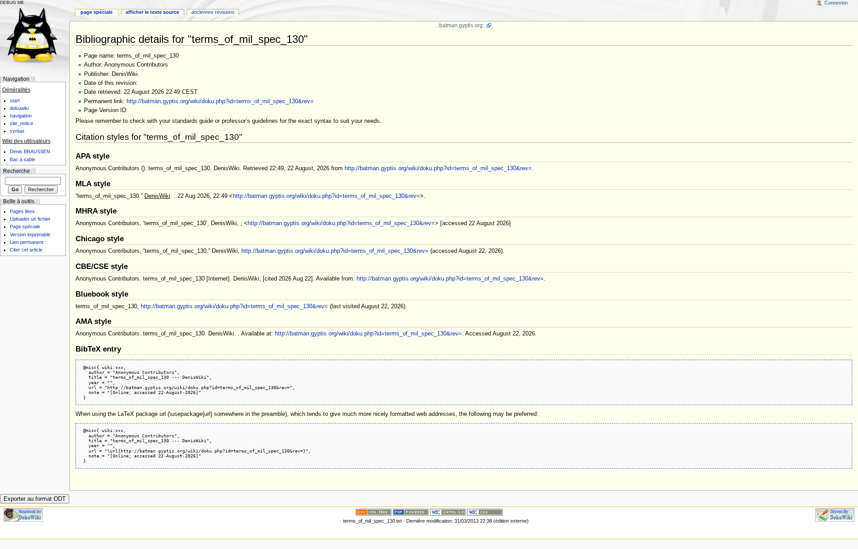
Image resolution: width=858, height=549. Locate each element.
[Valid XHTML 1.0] (448, 512)
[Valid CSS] (485, 512)
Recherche (16, 171)
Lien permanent (26, 242)
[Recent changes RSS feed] (373, 512)
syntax (17, 131)
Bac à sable (22, 159)
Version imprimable (30, 234)
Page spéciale (96, 12)
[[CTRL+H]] (34, 34)
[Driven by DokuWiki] (834, 514)
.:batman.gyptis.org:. (461, 25)
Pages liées (22, 211)
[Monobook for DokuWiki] (23, 514)
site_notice (21, 123)
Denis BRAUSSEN (30, 151)
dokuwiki (19, 108)
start (15, 100)
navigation (21, 115)
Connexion (836, 2)
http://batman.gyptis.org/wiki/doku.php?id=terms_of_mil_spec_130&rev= (220, 101)
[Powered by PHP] (411, 512)
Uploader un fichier (30, 219)
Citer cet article (26, 249)
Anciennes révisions (213, 12)
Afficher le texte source (152, 12)
